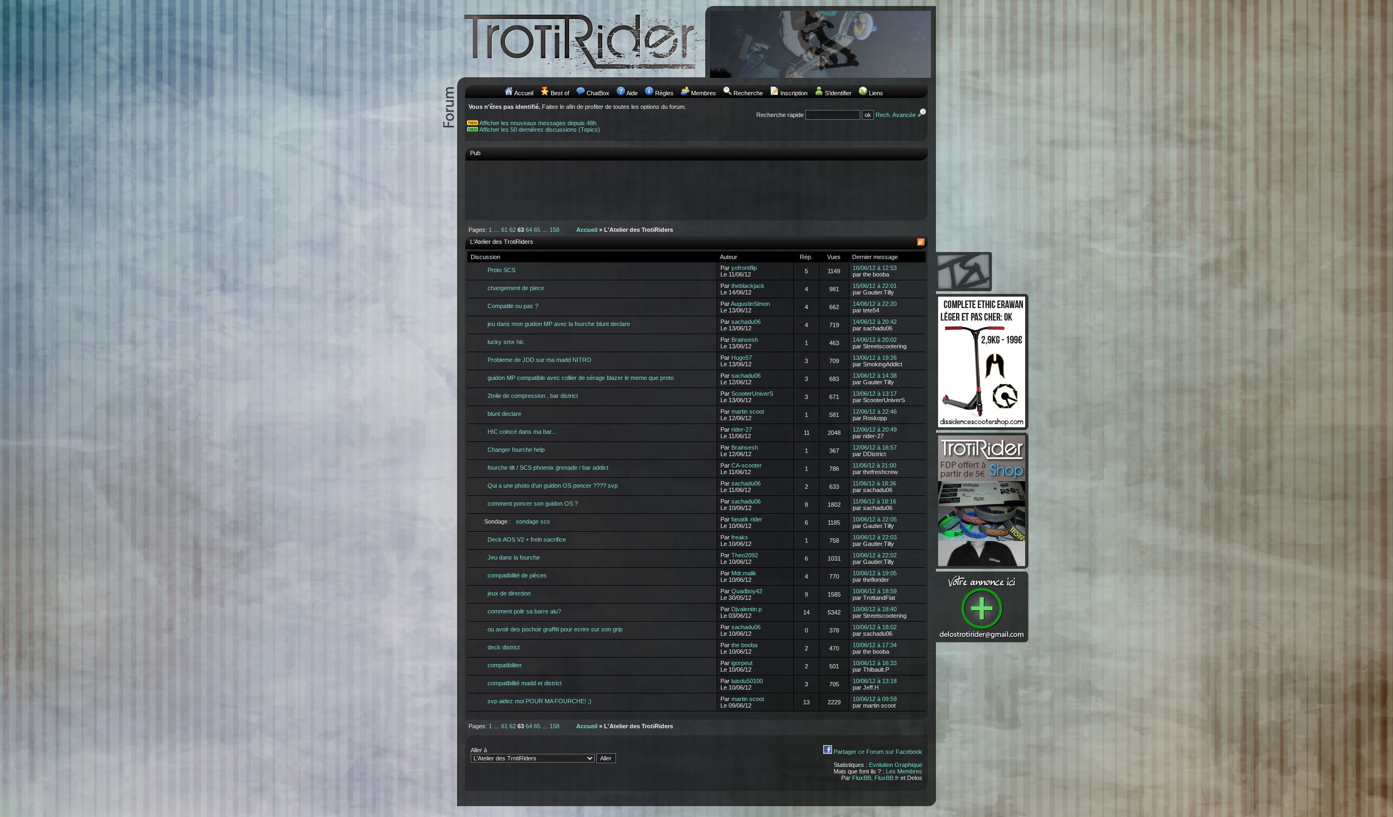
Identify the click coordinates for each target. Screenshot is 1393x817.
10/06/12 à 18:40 (875, 609)
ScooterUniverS (752, 393)
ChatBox (598, 93)
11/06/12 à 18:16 (874, 501)
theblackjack (748, 285)
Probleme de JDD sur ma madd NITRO (539, 360)
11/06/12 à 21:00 (874, 465)
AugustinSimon (750, 303)
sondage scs (533, 521)
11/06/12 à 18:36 (874, 483)
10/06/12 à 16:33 (875, 663)
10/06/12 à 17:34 (875, 645)
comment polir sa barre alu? (524, 611)
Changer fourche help (516, 449)
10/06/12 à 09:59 (875, 699)
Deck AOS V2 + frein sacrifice (527, 539)
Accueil (523, 93)
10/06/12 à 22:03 (875, 537)
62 (512, 229)
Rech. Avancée (896, 115)
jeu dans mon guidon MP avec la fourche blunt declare (559, 324)
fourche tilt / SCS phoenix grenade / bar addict (548, 467)
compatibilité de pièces (517, 575)
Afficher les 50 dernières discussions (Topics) (539, 129)
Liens (876, 93)
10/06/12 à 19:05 (875, 573)
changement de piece (516, 288)
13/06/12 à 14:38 (875, 375)
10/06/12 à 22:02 (875, 555)
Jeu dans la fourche (514, 557)
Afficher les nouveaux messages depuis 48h (537, 123)
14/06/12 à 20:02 (875, 339)
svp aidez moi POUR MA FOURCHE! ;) (539, 701)
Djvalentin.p (746, 609)
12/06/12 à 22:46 (875, 411)
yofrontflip (744, 268)
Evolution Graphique (895, 764)
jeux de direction (509, 593)
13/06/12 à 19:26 (875, 357)
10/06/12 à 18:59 (875, 591)
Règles (664, 93)
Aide (632, 93)
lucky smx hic (506, 342)
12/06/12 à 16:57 (875, 447)
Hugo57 (741, 357)
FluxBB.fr (886, 778)
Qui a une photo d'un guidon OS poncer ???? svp (553, 485)
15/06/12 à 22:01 (875, 285)
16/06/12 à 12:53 (875, 268)
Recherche (748, 93)
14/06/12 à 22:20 (875, 303)
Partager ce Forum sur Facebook (878, 751)
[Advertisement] (696, 189)
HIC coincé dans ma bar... (522, 431)
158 (554, 229)
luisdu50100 (747, 681)
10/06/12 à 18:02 (875, 627)
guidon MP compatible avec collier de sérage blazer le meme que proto (581, 377)
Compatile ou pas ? (513, 306)
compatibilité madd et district (525, 683)
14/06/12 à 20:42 (875, 321)
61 (504, 229)
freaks (739, 537)
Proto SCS (501, 270)
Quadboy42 (746, 591)
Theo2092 (744, 555)
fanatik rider (746, 519)
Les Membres (904, 771)
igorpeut (742, 663)
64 (529, 229)
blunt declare (504, 413)
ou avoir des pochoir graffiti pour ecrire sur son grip (555, 629)
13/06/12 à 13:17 (875, 393)
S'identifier (838, 93)
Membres (703, 93)
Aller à (479, 750)
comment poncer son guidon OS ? (533, 503)
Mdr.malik (743, 573)
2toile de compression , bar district (533, 395)
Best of (560, 93)
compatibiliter (505, 665)
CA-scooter (746, 465)
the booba (744, 645)
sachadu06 (746, 321)
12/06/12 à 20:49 (875, 429)
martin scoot (747, 411)
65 (537, 229)
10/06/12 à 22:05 (875, 519)
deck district (504, 647)
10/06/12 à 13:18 (875, 681)
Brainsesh (744, 339)
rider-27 (741, 429)
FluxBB (861, 778)
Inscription (794, 93)
